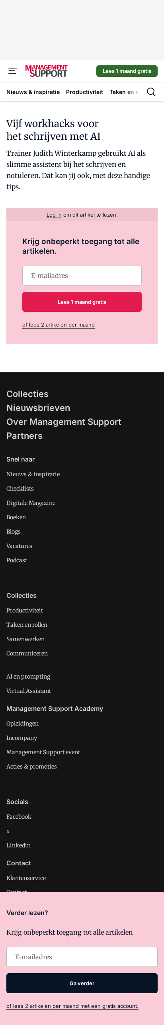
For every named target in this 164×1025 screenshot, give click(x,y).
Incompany (21, 737)
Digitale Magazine (30, 503)
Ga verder (82, 983)
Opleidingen (22, 723)
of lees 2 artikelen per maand (58, 324)
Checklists (20, 488)
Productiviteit (24, 610)
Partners (24, 435)
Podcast (16, 560)
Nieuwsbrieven (38, 408)
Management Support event (43, 752)
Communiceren (27, 653)
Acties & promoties (31, 766)
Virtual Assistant (28, 690)
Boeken (16, 517)
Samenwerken (25, 639)
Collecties (27, 394)
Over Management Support (63, 422)
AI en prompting (28, 676)
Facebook (18, 816)
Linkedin (18, 845)
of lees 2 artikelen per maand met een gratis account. (72, 1006)
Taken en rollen (26, 624)
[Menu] (12, 71)
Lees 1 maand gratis (127, 71)
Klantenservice (26, 878)
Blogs (13, 531)
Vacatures (19, 546)
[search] (151, 92)
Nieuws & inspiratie (33, 474)
